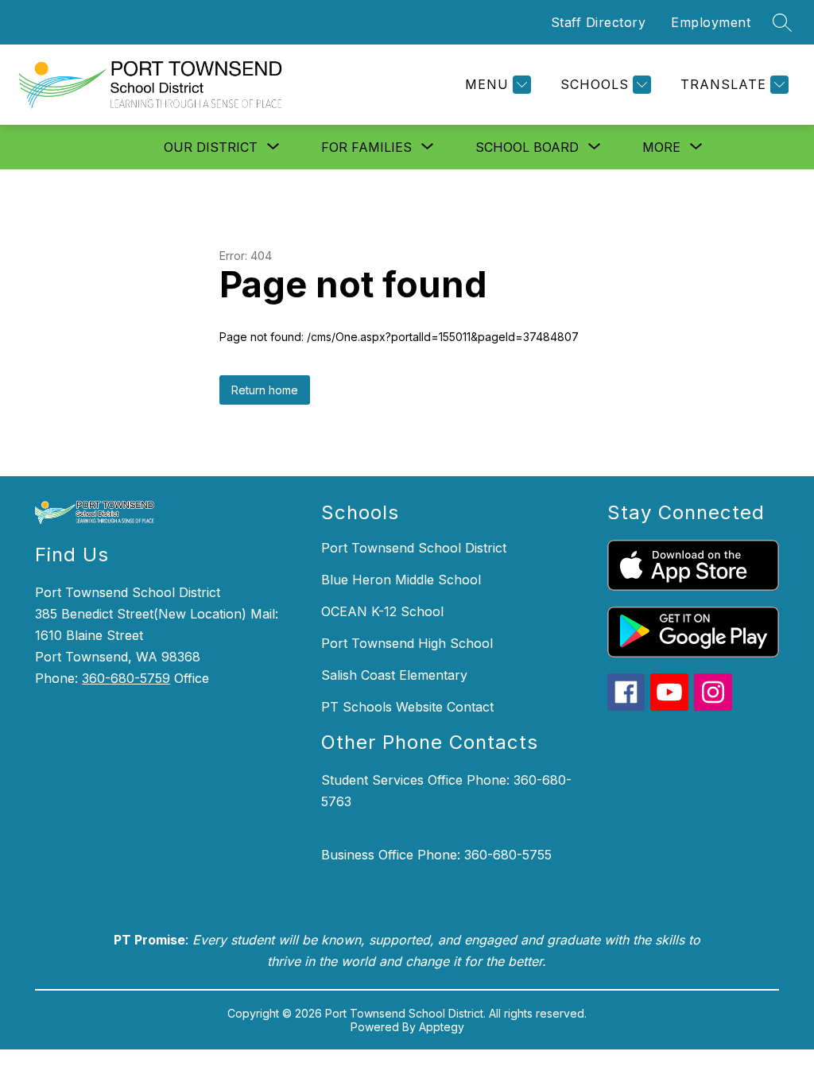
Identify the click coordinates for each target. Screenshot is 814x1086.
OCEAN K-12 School (382, 611)
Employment (710, 22)
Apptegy (441, 1027)
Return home (264, 390)
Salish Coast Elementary (394, 675)
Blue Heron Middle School (401, 580)
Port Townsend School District (413, 548)
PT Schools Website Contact (407, 707)
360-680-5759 (126, 678)
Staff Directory (598, 22)
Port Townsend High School (407, 643)
